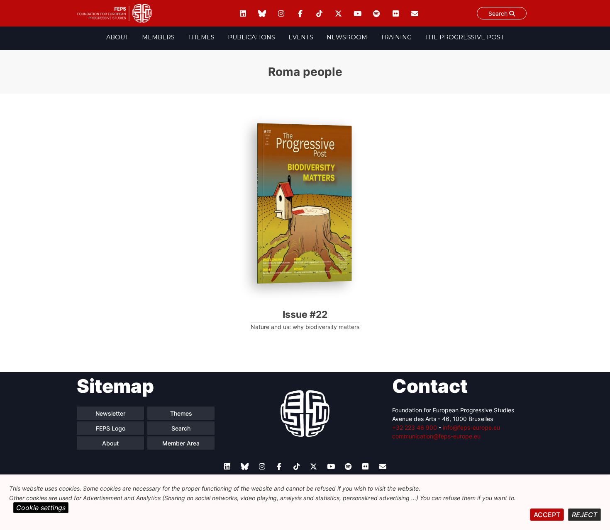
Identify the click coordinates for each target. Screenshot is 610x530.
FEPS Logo (110, 428)
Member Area (181, 443)
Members (158, 37)
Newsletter (110, 413)
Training (396, 37)
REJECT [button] (584, 515)
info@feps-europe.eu (471, 427)
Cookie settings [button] (41, 507)
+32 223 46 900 (414, 427)
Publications (251, 37)
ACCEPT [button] (547, 515)
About (117, 37)
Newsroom (347, 37)
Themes (201, 37)
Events (300, 37)
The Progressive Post (464, 37)
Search (498, 13)
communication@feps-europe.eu (436, 436)
